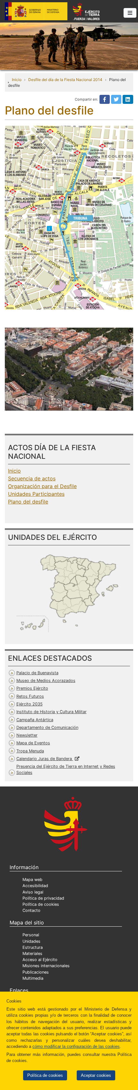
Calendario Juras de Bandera (44, 758)
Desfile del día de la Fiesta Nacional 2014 (65, 79)
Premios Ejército (32, 688)
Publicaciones (35, 972)
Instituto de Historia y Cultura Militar (51, 711)
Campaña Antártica (34, 719)
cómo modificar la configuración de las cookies (76, 1046)
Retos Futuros (30, 696)
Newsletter (27, 735)
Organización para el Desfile (42, 486)
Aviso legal (32, 892)
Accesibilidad (35, 885)
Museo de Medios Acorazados (45, 680)
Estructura (32, 947)
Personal (30, 934)
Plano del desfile (28, 501)
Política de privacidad (43, 898)
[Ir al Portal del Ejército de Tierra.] (69, 45)
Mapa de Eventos (33, 742)
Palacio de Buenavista (37, 672)
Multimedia (32, 978)
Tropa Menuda (30, 751)
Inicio (17, 79)
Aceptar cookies (96, 1075)
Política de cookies (45, 1075)
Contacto (31, 910)
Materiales (32, 953)
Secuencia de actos (32, 478)
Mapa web (32, 879)
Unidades (31, 941)
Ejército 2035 (29, 704)
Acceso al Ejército (39, 959)
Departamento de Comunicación (47, 727)
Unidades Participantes (36, 494)
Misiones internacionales (46, 965)
